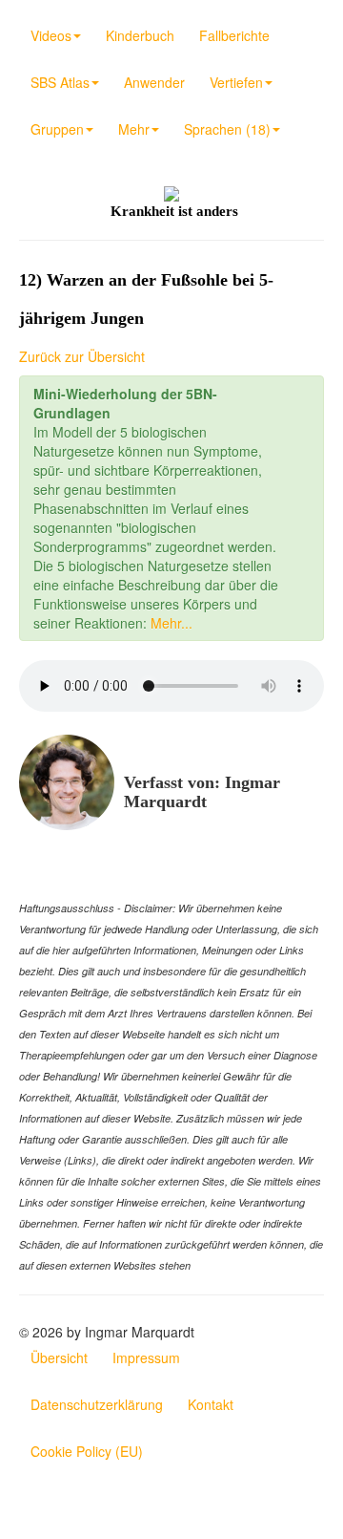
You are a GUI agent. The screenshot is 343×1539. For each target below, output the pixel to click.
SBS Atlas (60, 82)
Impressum (146, 1357)
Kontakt (210, 1404)
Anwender (154, 82)
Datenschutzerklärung (96, 1404)
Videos (50, 35)
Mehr (134, 129)
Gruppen (57, 129)
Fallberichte (234, 35)
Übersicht (59, 1357)
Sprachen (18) (227, 129)
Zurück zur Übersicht (82, 356)
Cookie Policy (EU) (86, 1451)
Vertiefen (236, 82)
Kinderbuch (140, 35)
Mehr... (171, 622)
